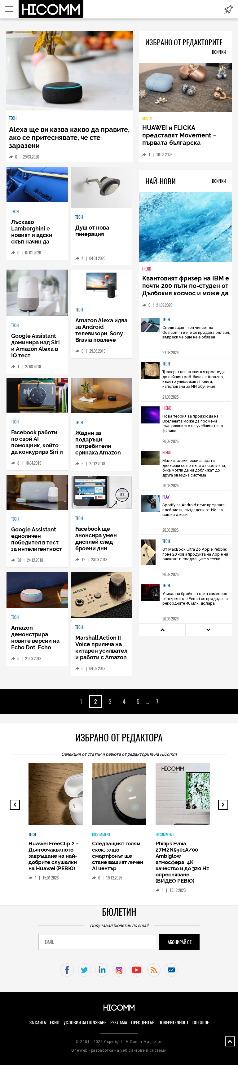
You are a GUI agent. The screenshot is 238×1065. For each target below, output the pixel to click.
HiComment (101, 834)
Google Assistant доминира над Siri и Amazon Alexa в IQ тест (35, 346)
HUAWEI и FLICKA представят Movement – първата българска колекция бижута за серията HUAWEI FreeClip (181, 142)
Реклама (118, 1022)
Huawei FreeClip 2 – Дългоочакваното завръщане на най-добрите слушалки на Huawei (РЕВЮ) (54, 855)
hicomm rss (154, 970)
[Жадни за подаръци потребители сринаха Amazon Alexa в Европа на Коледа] (101, 396)
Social (147, 118)
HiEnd (146, 268)
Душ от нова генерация (92, 230)
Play (166, 496)
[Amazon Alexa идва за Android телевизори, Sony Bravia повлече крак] (101, 285)
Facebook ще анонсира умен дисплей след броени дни (96, 539)
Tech (12, 118)
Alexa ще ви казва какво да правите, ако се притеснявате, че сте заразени (69, 137)
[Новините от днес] (228, 9)
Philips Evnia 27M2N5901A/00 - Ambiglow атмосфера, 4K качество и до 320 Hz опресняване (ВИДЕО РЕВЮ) (182, 862)
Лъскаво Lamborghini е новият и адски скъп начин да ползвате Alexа (31, 235)
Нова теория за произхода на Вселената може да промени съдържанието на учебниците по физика (192, 423)
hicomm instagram (119, 970)
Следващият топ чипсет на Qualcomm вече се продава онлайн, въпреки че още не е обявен (196, 332)
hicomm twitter (84, 970)
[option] (186, 335)
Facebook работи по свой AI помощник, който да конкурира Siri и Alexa (37, 445)
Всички (219, 52)
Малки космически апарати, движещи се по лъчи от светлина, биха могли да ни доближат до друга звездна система (194, 467)
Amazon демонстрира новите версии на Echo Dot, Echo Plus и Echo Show (35, 640)
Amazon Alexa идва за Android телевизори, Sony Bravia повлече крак (101, 333)
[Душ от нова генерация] (101, 188)
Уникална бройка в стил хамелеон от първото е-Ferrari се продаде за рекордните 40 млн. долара (195, 598)
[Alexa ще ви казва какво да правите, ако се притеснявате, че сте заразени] (69, 71)
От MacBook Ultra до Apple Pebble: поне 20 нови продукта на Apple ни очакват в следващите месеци (195, 554)
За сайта (37, 1022)
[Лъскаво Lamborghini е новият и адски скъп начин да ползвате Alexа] (37, 185)
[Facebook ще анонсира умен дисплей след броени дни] (101, 492)
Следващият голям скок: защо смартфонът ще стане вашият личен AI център (117, 855)
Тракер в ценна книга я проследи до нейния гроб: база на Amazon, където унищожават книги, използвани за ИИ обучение (193, 379)
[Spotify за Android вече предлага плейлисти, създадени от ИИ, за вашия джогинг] (150, 508)
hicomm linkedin (101, 970)
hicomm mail (171, 970)
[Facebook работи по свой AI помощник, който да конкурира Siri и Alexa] (37, 396)
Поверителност (173, 1022)
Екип (55, 1022)
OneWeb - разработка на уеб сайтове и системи (118, 1050)
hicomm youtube (136, 970)
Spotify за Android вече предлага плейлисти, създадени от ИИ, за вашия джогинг (193, 510)
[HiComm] (51, 9)
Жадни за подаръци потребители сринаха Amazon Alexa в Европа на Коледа (99, 449)
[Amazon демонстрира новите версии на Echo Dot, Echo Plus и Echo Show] (37, 590)
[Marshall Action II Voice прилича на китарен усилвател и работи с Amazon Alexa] (101, 595)
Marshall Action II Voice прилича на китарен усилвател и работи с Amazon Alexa (101, 650)
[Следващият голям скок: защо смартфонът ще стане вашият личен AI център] (143, 797)
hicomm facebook (67, 970)
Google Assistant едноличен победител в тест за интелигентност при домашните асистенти (36, 545)
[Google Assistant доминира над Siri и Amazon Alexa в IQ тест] (37, 293)
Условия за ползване (85, 1022)
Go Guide (200, 1022)
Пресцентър (142, 1022)
